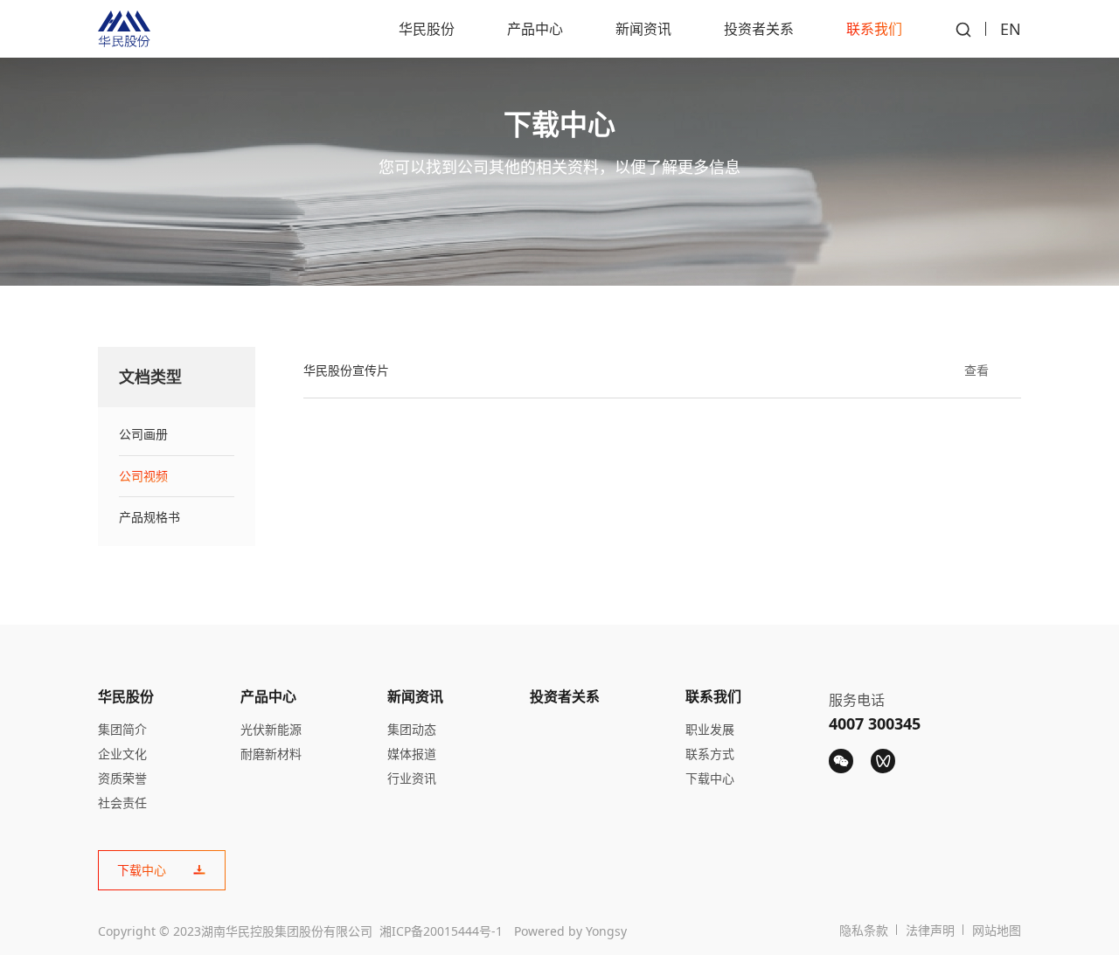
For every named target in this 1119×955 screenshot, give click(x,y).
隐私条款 (863, 930)
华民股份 (427, 28)
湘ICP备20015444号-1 (441, 931)
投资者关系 (759, 28)
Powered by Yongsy (570, 931)
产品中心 (535, 28)
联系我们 (874, 28)
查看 (976, 370)
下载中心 (709, 778)
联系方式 (709, 753)
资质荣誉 (122, 778)
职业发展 (709, 729)
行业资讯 (411, 778)
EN (1010, 28)
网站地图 (996, 930)
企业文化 (122, 753)
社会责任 (122, 802)
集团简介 (122, 729)
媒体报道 (411, 753)
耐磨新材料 (271, 753)
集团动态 (411, 729)
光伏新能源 (271, 729)
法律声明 (930, 930)
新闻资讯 (643, 28)
